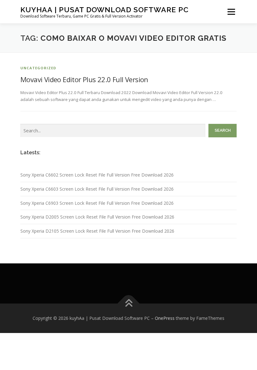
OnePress (165, 318)
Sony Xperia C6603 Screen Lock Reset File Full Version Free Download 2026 (97, 189)
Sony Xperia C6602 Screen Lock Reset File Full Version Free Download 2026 (97, 175)
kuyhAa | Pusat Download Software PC (104, 9)
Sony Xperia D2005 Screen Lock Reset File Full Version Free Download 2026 (97, 217)
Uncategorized (38, 68)
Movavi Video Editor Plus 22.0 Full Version (84, 79)
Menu (231, 11)
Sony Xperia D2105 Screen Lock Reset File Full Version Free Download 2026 (97, 231)
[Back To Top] (129, 304)
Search (223, 130)
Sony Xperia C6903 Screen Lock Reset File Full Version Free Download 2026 (97, 203)
